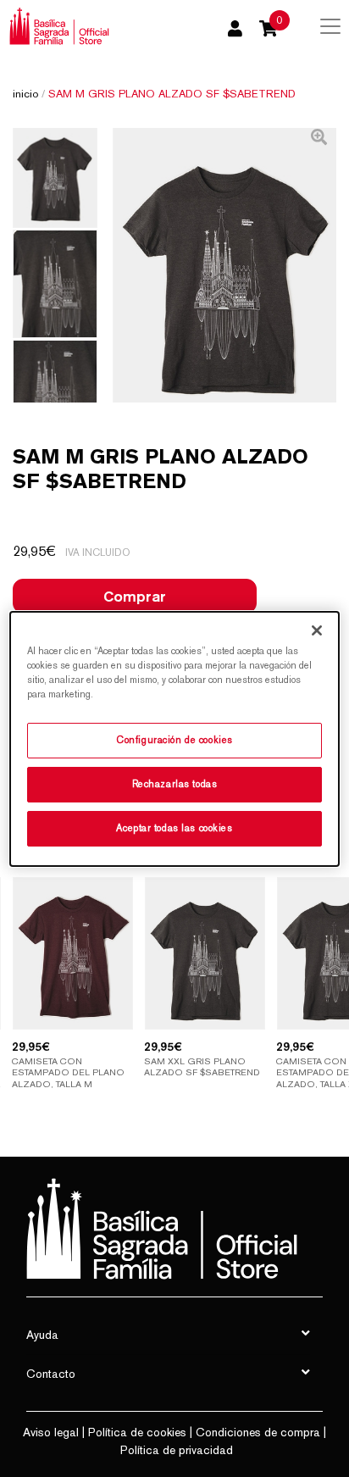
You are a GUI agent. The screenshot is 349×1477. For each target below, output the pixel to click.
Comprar (134, 596)
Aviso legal (51, 1432)
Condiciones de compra (258, 1432)
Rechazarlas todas (175, 784)
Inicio (25, 93)
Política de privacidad (176, 1450)
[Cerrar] (316, 629)
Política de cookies (137, 1432)
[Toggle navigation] (330, 26)
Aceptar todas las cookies (174, 828)
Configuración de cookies (174, 740)
